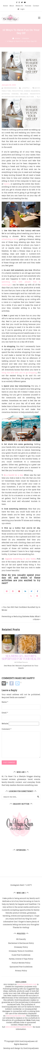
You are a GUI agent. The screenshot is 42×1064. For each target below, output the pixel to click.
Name (5, 702)
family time (6, 91)
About (12, 5)
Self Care (30, 97)
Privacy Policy (21, 970)
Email (5, 712)
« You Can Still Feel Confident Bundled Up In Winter (21, 609)
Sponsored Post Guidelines (21, 966)
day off (37, 88)
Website (5, 723)
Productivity (35, 94)
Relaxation (6, 97)
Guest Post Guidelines (21, 955)
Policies (28, 5)
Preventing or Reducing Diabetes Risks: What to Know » (21, 618)
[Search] (38, 796)
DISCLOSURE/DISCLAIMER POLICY (18, 1026)
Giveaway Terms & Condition (21, 951)
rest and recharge (18, 97)
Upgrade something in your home (20, 558)
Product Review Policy (21, 962)
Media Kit (19, 5)
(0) (7, 682)
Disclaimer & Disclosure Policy (21, 943)
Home (5, 5)
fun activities (17, 91)
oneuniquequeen (9, 88)
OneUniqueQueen (27, 1041)
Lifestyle (25, 38)
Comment (6, 729)
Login (22, 9)
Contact (36, 5)
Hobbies (27, 91)
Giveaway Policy (21, 947)
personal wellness (20, 94)
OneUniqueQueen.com (27, 984)
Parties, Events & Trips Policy (21, 959)
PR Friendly (21, 939)
